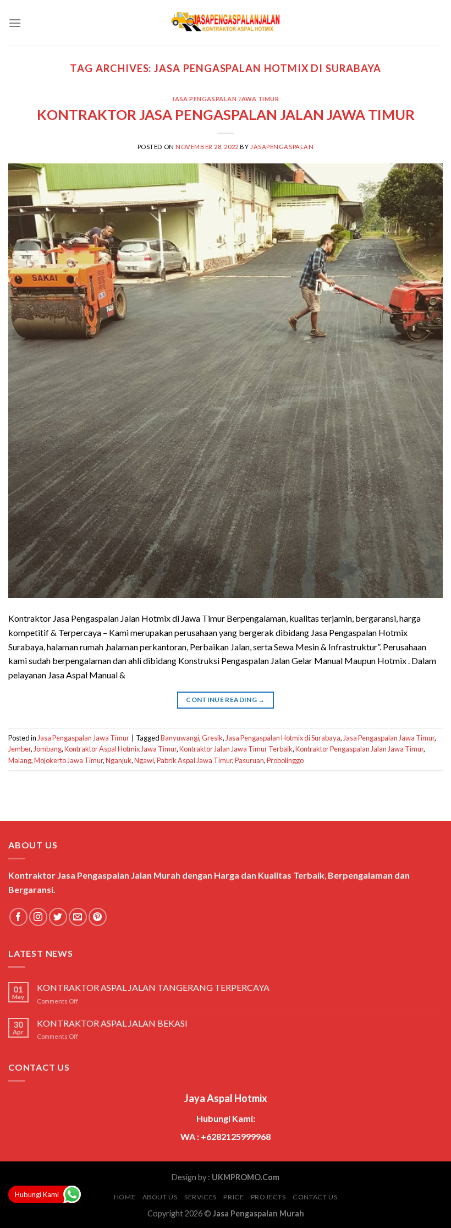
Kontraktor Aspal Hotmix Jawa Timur (120, 748)
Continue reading (225, 699)
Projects (268, 1197)
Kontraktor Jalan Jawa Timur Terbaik (236, 748)
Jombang (48, 748)
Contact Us (315, 1197)
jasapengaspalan (282, 146)
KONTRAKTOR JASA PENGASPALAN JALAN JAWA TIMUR (226, 114)
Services (200, 1197)
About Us (160, 1197)
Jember (19, 748)
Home (124, 1197)
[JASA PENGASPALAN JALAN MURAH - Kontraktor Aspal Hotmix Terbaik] (225, 23)
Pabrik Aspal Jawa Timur (194, 760)
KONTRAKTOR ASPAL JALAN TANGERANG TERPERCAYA (153, 987)
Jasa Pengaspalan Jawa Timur (225, 98)
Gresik (212, 737)
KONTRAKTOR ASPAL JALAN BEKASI (112, 1023)
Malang (19, 760)
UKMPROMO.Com (245, 1177)
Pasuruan (249, 760)
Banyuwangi (180, 737)
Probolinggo (285, 760)
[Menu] (14, 22)
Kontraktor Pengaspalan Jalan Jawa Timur (359, 748)
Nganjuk (118, 760)
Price (233, 1197)
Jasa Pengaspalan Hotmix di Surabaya (283, 737)
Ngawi (144, 760)
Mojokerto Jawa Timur (68, 760)
